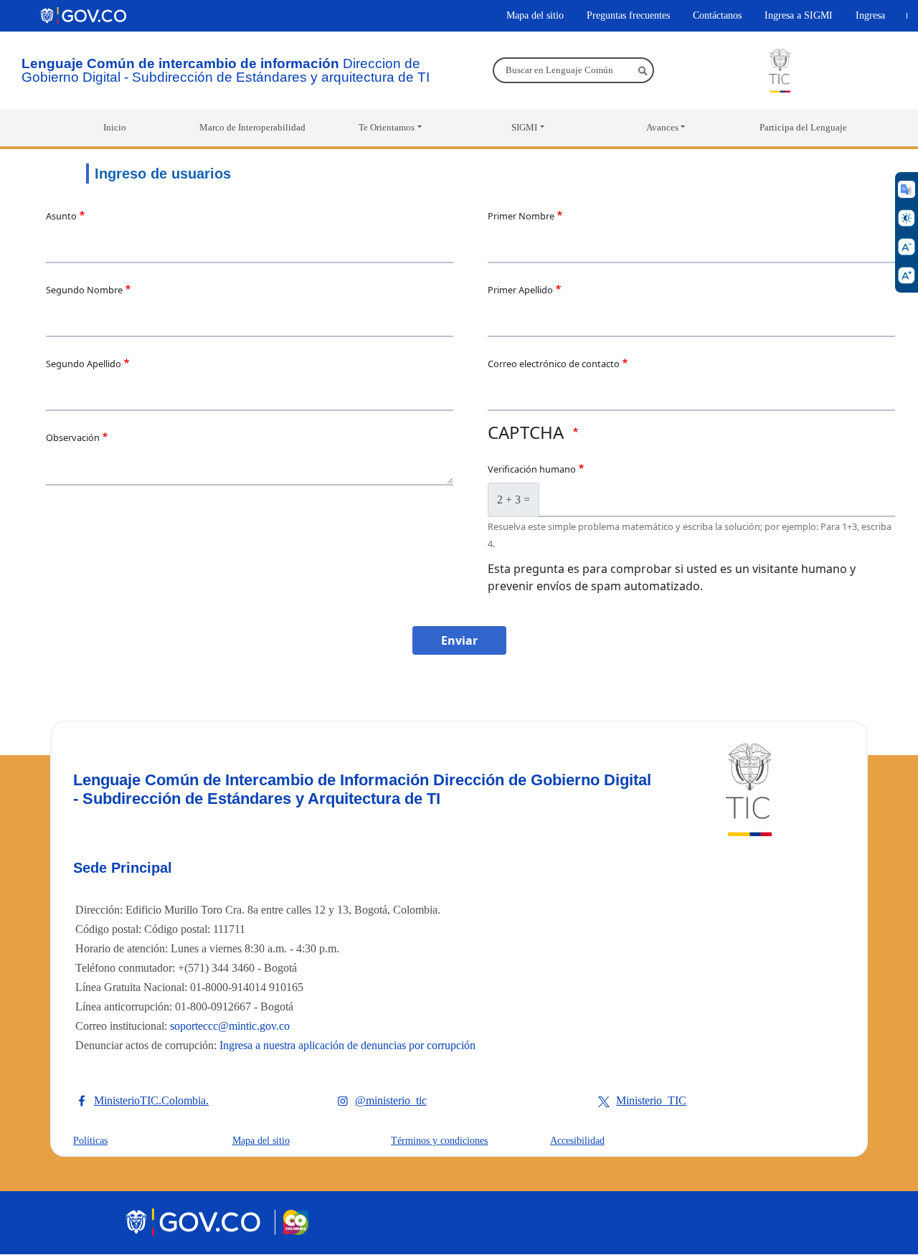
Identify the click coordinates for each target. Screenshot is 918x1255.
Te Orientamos (387, 128)
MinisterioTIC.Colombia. (151, 1100)
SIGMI (524, 128)
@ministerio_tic (391, 1100)
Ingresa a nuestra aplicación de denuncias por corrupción (347, 1045)
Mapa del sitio (535, 15)
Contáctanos (717, 15)
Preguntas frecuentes (628, 15)
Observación (73, 437)
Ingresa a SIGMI (799, 15)
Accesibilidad (577, 1140)
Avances (662, 128)
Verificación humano (532, 469)
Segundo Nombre (84, 289)
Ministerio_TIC (651, 1100)
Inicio (114, 128)
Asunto (61, 215)
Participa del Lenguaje (803, 128)
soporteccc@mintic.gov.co (230, 1026)
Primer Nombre (521, 215)
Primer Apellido (520, 289)
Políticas (90, 1140)
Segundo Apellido (83, 363)
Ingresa (870, 15)
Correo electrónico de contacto (554, 363)
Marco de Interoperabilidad (252, 128)
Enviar (459, 640)
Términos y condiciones (439, 1140)
